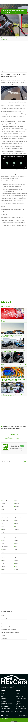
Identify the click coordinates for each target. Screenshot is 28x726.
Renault (3, 560)
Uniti (16, 572)
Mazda (16, 543)
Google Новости (19, 451)
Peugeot (4, 554)
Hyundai (17, 529)
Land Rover (4, 537)
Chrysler (3, 514)
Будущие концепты (5, 623)
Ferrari (16, 520)
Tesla (16, 569)
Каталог (3, 693)
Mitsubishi (4, 549)
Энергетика (4, 638)
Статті (17, 693)
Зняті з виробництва (5, 708)
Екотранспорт (4, 698)
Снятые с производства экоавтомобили (10, 632)
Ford (3, 526)
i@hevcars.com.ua (23, 715)
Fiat (3, 523)
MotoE (2, 615)
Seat (3, 563)
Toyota (3, 572)
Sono (16, 566)
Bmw (3, 506)
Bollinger (17, 506)
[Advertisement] (14, 56)
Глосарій (18, 701)
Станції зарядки (19, 695)
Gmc (16, 526)
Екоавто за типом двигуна (7, 704)
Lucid (3, 543)
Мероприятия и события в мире (8, 626)
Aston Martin (4, 500)
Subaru (3, 569)
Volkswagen (4, 575)
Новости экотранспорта (10, 37)
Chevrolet (17, 512)
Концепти (18, 703)
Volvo (16, 575)
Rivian (16, 560)
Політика (7, 711)
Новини (2, 696)
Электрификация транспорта (14, 428)
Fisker (16, 523)
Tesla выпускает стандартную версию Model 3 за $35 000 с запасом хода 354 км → (14, 437)
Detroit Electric (5, 517)
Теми (21, 711)
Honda (3, 529)
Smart (3, 566)
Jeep (16, 532)
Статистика (18, 700)
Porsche (17, 557)
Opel (16, 552)
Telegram (13, 451)
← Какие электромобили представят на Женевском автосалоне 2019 (14, 433)
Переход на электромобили (20, 426)
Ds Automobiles (18, 517)
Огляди (2, 695)
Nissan (3, 552)
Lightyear (4, 540)
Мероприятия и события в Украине (8, 629)
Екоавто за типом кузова (6, 703)
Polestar (3, 557)
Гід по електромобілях (21, 698)
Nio (16, 549)
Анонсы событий (5, 621)
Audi (16, 500)
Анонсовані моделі (5, 706)
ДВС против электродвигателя (8, 426)
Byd (3, 509)
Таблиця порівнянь (20, 706)
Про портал (2, 711)
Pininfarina (17, 554)
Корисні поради (19, 696)
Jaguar (3, 532)
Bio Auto (17, 503)
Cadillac (3, 512)
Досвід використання (21, 708)
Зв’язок (12, 711)
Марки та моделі (4, 700)
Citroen (16, 514)
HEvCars (2, 37)
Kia (2, 535)
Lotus (16, 540)
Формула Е (3, 635)
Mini (16, 546)
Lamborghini (18, 535)
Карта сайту (16, 711)
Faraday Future (5, 520)
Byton (16, 509)
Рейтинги (18, 704)
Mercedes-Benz (5, 546)
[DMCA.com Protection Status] (14, 721)
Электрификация (4, 428)
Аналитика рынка (5, 618)
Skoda (16, 563)
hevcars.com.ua (23, 226)
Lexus (16, 537)
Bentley (3, 503)
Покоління (3, 701)
